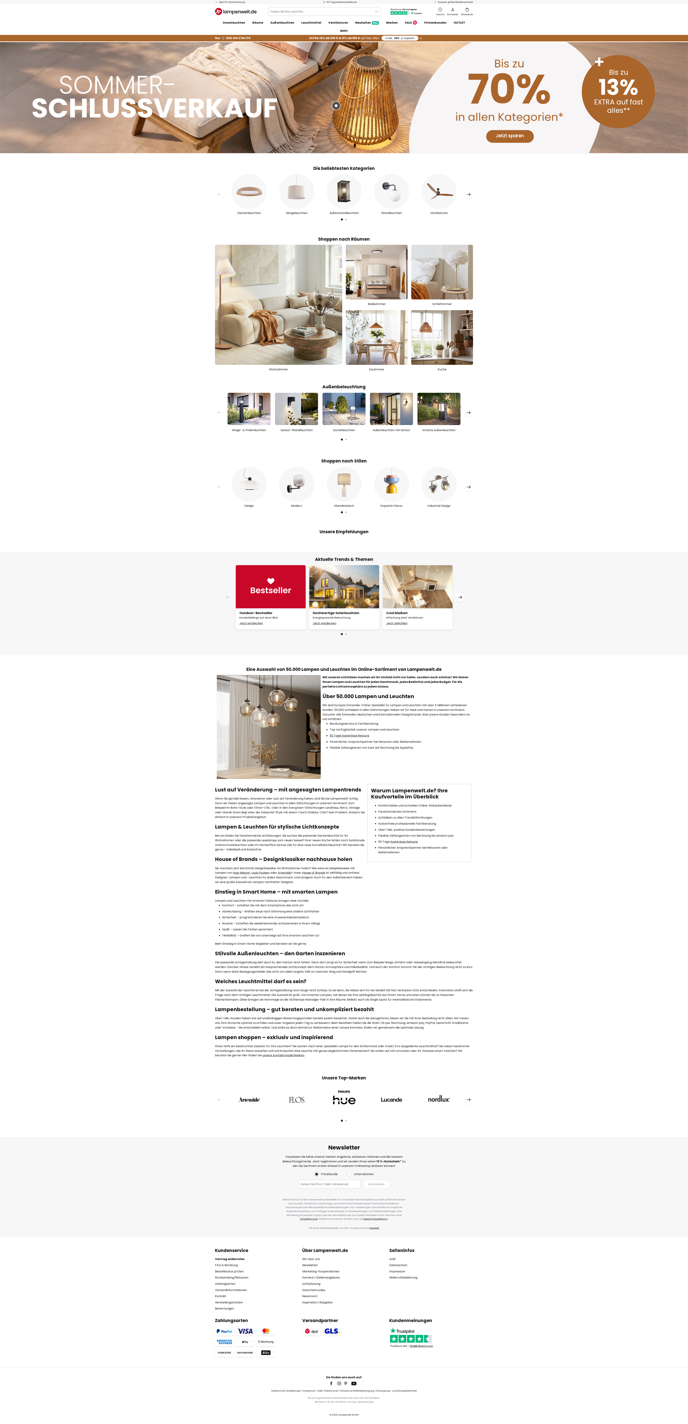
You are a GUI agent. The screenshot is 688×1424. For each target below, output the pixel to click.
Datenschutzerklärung (375, 1218)
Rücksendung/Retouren (231, 1277)
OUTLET (459, 23)
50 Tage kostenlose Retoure (349, 736)
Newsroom (309, 1296)
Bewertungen (224, 1308)
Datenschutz (398, 1265)
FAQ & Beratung (226, 1265)
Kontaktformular (309, 1218)
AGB (392, 1259)
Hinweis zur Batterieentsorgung (357, 1390)
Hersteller (374, 1228)
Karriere (308, 1277)
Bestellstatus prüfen (229, 1271)
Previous (219, 194)
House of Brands (313, 873)
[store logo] (236, 11)
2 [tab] (346, 220)
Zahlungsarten (225, 1284)
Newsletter (310, 1265)
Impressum (397, 1271)
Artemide (284, 873)
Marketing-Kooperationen (320, 1271)
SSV (400, 38)
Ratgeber (326, 1302)
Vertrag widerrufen (230, 1259)
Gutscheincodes (313, 1290)
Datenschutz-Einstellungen (286, 1390)
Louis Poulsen (260, 873)
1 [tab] (342, 220)
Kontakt (220, 1296)
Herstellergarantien (229, 1302)
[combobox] (324, 11)
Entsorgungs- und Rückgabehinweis (396, 1390)
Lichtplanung (311, 1284)
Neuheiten (366, 23)
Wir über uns (311, 1259)
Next (468, 194)
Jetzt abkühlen (396, 623)
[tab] (257, 1279)
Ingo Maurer (241, 873)
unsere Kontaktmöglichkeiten (283, 1055)
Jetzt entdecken (251, 623)
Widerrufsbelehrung (403, 1277)
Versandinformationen (231, 1290)
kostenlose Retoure (404, 842)
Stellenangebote (328, 1277)
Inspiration (309, 1302)
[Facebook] (333, 1383)
